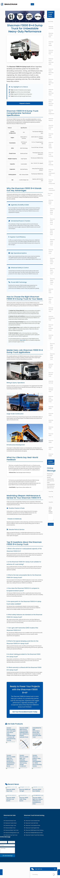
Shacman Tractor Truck (51, 251)
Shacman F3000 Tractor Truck (52, 271)
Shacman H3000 (51, 441)
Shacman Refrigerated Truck (51, 318)
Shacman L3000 (51, 448)
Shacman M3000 (51, 455)
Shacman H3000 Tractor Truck (52, 281)
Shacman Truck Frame (51, 135)
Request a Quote (25, 103)
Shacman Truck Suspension (51, 111)
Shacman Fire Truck (51, 382)
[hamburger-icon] (32, 4)
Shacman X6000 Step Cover (10, 790)
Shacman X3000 (51, 407)
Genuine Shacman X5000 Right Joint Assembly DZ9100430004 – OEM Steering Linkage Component (24, 761)
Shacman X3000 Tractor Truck (52, 261)
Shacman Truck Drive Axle (51, 162)
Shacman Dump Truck (51, 202)
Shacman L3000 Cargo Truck (52, 356)
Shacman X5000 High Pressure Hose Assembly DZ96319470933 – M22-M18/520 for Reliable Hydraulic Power (24, 732)
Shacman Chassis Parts (51, 35)
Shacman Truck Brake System (51, 145)
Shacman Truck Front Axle (51, 154)
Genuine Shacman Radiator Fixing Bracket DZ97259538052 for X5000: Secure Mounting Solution (37, 761)
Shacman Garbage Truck (51, 389)
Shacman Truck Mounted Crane (51, 327)
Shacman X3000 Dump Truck (52, 211)
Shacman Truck (50, 194)
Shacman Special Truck (51, 365)
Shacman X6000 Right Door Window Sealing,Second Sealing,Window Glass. (37, 801)
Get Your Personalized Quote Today (24, 712)
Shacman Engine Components (51, 181)
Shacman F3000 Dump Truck (52, 221)
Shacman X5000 (51, 414)
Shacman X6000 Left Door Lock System (10, 799)
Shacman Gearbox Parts (51, 52)
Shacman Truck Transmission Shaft (51, 172)
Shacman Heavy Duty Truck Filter (51, 82)
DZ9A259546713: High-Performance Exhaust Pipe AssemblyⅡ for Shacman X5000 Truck (37, 732)
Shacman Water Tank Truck (51, 300)
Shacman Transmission (51, 189)
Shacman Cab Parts (51, 27)
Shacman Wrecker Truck (51, 374)
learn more (22, 340)
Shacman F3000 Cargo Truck (52, 346)
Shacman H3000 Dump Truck (52, 242)
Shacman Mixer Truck (51, 290)
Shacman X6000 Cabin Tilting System (23, 799)
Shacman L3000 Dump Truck (52, 232)
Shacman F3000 (51, 434)
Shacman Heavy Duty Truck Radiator (51, 102)
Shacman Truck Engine (51, 43)
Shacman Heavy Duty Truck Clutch (51, 92)
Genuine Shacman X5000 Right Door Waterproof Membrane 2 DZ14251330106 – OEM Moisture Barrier (11, 761)
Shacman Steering (51, 119)
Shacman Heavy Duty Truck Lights (51, 61)
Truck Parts (50, 21)
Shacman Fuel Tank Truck (51, 309)
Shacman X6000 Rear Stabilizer (36, 790)
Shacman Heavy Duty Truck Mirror (51, 71)
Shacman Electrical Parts (51, 127)
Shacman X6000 (51, 421)
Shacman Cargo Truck (51, 336)
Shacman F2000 (51, 427)
